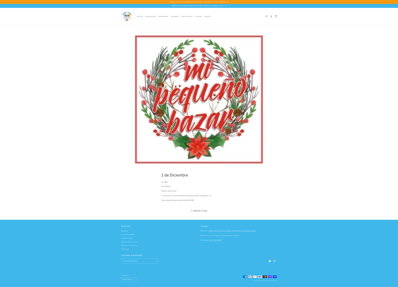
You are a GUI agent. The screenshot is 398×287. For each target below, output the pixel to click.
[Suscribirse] (156, 261)
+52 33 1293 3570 (215, 240)
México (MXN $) (127, 279)
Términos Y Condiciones (129, 245)
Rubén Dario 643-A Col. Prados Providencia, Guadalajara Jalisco (232, 231)
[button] (266, 16)
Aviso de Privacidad (127, 234)
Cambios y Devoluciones (129, 242)
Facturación (125, 249)
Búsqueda (124, 231)
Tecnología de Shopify (271, 280)
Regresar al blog (200, 210)
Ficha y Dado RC (262, 280)
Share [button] (166, 182)
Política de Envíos (127, 238)
